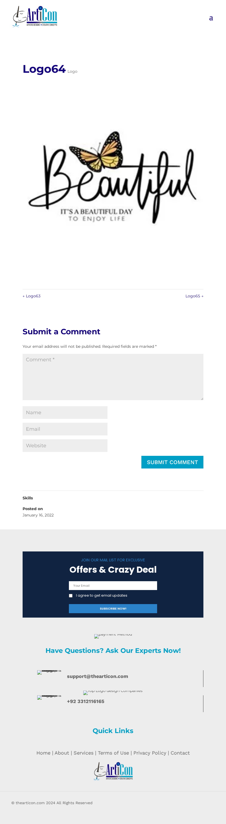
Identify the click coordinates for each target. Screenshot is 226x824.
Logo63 (32, 295)
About (62, 753)
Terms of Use (113, 753)
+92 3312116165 (85, 701)
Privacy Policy (149, 753)
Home (43, 753)
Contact (180, 753)
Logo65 (194, 295)
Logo (72, 71)
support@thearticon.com (97, 676)
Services (83, 753)
